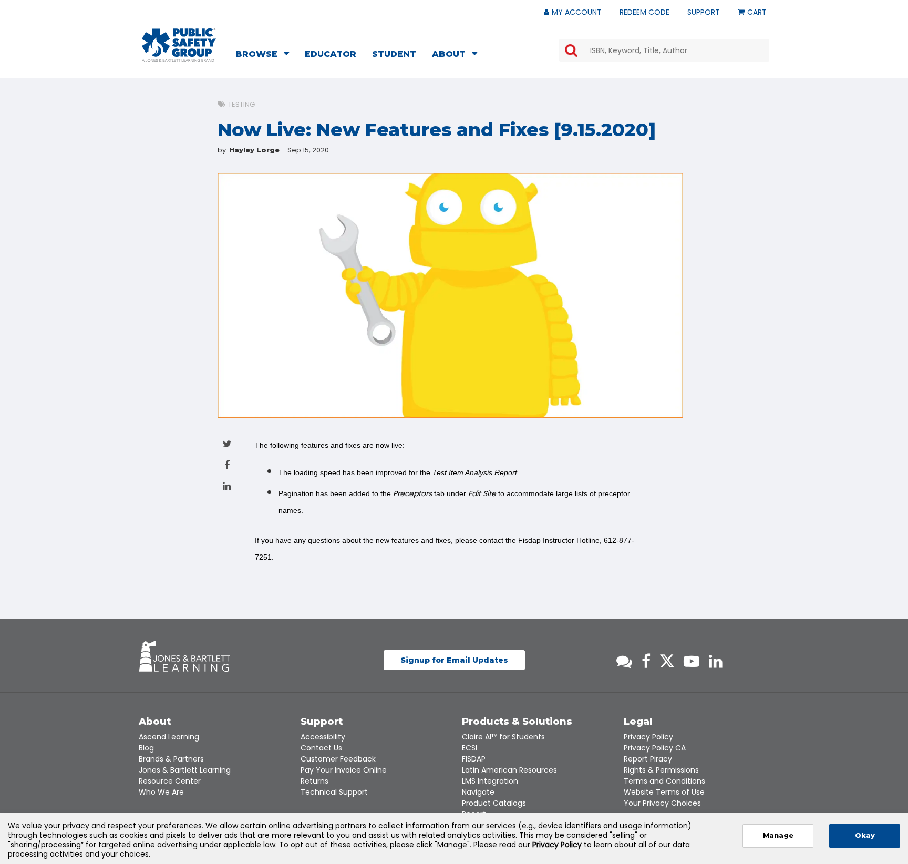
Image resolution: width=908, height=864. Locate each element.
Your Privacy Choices (662, 803)
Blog (146, 748)
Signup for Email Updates (454, 660)
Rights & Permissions (661, 770)
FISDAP (474, 759)
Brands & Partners (171, 759)
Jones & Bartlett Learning (185, 770)
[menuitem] (265, 55)
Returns (314, 781)
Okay (865, 835)
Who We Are (161, 792)
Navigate (478, 792)
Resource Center (170, 781)
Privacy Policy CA (655, 748)
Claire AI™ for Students (503, 737)
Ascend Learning (169, 737)
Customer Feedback (338, 759)
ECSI (469, 748)
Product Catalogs (494, 803)
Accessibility (323, 737)
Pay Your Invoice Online (344, 770)
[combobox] (664, 50)
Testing (241, 104)
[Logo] (179, 45)
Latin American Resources (509, 770)
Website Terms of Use (664, 792)
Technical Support (334, 792)
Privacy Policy (648, 737)
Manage (778, 835)
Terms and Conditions (664, 781)
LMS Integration (490, 781)
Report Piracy (648, 759)
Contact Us (321, 748)
